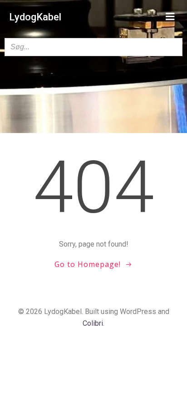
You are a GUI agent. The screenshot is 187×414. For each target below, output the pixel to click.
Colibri (93, 323)
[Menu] (170, 16)
